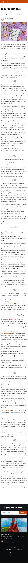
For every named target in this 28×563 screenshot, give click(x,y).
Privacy (11, 549)
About (7, 549)
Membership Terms (18, 549)
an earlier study (7, 333)
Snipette (12, 547)
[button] (26, 2)
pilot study (12, 319)
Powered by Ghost (14, 552)
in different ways (17, 474)
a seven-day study (17, 243)
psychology (4, 6)
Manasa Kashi (7, 541)
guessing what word (8, 303)
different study (5, 410)
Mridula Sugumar (9, 18)
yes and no (10, 446)
